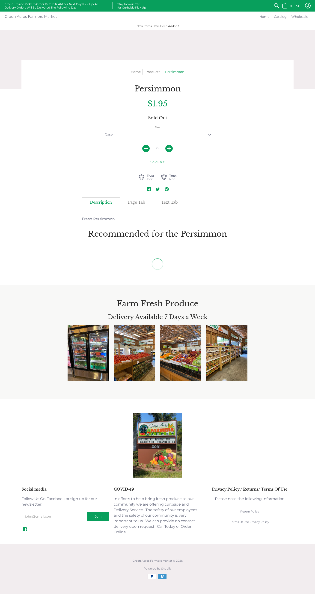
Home (136, 72)
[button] (291, 6)
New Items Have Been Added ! (158, 26)
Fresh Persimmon (98, 219)
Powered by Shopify (158, 568)
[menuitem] (276, 6)
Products (153, 72)
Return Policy (249, 511)
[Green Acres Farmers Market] (157, 477)
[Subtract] (146, 148)
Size (157, 127)
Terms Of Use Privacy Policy (249, 522)
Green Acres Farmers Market (31, 16)
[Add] (169, 148)
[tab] (101, 202)
